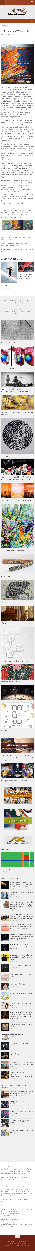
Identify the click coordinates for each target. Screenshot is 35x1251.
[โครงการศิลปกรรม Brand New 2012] (17, 643)
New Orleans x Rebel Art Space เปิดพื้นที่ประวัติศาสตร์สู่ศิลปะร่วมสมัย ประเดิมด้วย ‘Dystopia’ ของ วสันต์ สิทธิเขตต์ (21, 905)
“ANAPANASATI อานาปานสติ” (19, 1043)
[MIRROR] (17, 436)
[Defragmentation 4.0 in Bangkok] (5, 968)
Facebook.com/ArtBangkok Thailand (12, 1179)
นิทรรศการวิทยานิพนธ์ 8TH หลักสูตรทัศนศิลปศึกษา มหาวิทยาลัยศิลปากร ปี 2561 (16, 478)
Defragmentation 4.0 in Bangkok (20, 965)
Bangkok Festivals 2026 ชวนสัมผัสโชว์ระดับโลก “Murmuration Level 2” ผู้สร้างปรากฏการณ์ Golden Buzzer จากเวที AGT (21, 1015)
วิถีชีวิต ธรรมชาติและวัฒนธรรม (13, 551)
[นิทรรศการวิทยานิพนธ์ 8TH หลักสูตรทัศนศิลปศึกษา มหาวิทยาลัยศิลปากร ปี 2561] (17, 467)
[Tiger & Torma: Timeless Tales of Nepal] (5, 1027)
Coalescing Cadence (16, 1034)
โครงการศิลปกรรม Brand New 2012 (14, 661)
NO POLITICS (6, 869)
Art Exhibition (6, 25)
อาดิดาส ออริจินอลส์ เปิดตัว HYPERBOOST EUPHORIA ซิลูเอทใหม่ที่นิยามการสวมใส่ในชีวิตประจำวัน (21, 1074)
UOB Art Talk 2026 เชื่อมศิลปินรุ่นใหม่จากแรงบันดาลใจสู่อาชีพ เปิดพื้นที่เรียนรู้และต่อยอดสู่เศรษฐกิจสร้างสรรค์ (21, 916)
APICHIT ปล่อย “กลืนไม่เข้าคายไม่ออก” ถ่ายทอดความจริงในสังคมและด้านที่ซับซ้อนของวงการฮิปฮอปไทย (21, 884)
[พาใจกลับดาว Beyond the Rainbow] (5, 996)
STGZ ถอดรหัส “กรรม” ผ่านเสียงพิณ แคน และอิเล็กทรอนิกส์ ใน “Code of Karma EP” (21, 957)
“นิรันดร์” (4, 623)
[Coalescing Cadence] (5, 1036)
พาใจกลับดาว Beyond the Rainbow (21, 993)
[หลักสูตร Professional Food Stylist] (17, 770)
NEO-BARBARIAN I (8, 368)
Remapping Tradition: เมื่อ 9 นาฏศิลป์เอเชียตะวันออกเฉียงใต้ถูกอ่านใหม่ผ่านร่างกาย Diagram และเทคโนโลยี (21, 937)
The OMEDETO (6, 286)
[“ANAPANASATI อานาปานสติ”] (5, 1046)
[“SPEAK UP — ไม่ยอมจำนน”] (5, 986)
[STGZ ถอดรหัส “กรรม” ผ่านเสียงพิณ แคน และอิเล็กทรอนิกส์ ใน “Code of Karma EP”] (5, 957)
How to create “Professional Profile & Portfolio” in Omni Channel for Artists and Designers (17, 757)
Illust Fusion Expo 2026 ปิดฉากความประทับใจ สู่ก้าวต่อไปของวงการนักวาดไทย (21, 1064)
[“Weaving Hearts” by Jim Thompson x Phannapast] (5, 1055)
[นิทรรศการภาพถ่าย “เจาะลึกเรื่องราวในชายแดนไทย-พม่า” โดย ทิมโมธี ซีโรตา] (17, 379)
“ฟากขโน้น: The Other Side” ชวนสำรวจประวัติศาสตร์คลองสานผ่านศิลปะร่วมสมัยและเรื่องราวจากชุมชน (21, 926)
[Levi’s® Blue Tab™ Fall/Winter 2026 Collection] (5, 895)
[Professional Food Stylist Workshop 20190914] (5, 1132)
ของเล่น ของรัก (7, 576)
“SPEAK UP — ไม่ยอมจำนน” (19, 984)
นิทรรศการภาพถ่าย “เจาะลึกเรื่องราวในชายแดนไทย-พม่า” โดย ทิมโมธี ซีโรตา (15, 390)
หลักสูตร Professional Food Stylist (14, 781)
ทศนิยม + (4, 730)
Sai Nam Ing (5, 602)
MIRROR (4, 456)
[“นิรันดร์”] (17, 613)
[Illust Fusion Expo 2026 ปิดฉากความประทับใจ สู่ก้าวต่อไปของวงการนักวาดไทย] (5, 1065)
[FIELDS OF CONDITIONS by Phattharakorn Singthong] (17, 402)
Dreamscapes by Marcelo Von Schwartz (16, 500)
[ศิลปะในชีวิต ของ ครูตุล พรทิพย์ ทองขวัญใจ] (5, 1123)
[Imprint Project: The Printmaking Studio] (5, 1005)
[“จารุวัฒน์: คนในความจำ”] (17, 672)
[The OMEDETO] (9, 272)
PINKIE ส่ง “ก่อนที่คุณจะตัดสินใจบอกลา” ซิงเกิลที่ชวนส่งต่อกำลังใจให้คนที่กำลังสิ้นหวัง (21, 947)
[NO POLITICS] (17, 859)
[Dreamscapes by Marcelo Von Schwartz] (17, 490)
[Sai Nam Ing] (17, 590)
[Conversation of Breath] (17, 330)
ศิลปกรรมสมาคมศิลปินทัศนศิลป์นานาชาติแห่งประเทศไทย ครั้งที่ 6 (25, 276)
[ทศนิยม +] (17, 715)
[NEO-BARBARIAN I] (17, 356)
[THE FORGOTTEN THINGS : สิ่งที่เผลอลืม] (5, 977)
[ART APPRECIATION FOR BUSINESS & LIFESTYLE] (5, 1114)
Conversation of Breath (10, 342)
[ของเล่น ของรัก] (17, 564)
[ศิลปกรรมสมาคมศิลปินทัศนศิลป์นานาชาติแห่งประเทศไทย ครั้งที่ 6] (26, 267)
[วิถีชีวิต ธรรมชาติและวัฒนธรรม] (17, 526)
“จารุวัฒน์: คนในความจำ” (10, 682)
